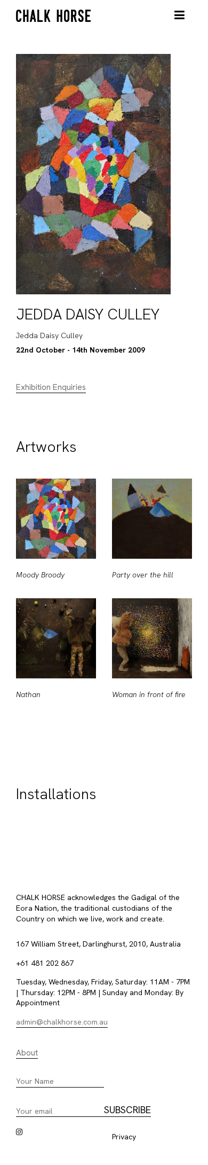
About (27, 1052)
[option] (56, 598)
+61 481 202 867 (45, 963)
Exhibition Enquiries (51, 387)
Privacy (124, 1136)
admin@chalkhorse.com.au (62, 1022)
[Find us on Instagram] (19, 1132)
